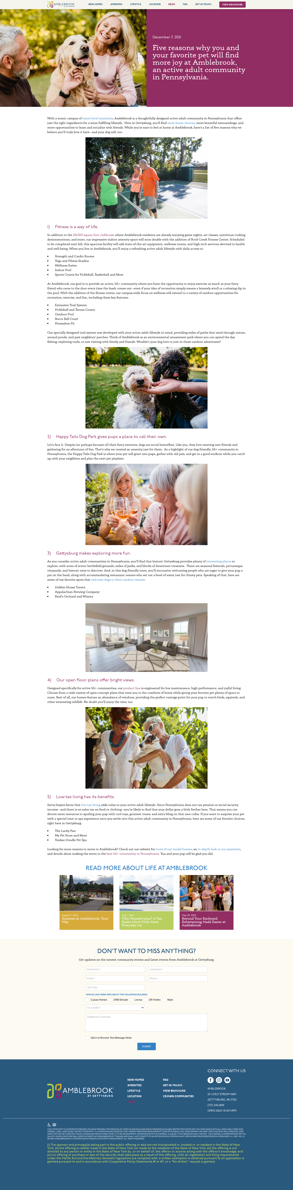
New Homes (96, 4)
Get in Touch (172, 1085)
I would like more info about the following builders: (116, 995)
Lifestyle (135, 4)
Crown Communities (178, 1096)
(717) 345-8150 (216, 1105)
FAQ (185, 4)
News (171, 4)
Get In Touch (203, 4)
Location (155, 4)
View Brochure (232, 4)
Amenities (116, 4)
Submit (146, 1046)
